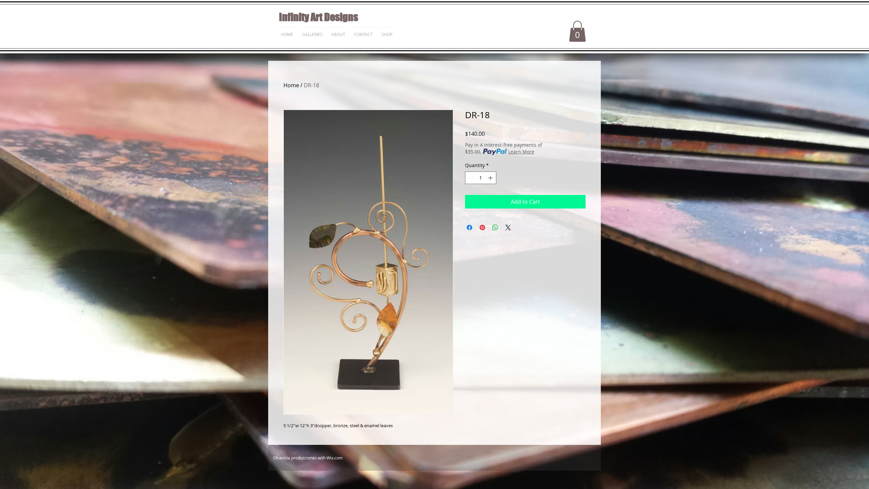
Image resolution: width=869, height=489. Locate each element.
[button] (577, 31)
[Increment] (491, 178)
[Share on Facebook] (469, 227)
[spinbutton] (481, 178)
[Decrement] (470, 178)
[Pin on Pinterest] (482, 227)
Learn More (521, 151)
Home (291, 85)
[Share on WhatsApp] (495, 227)
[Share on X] (508, 227)
